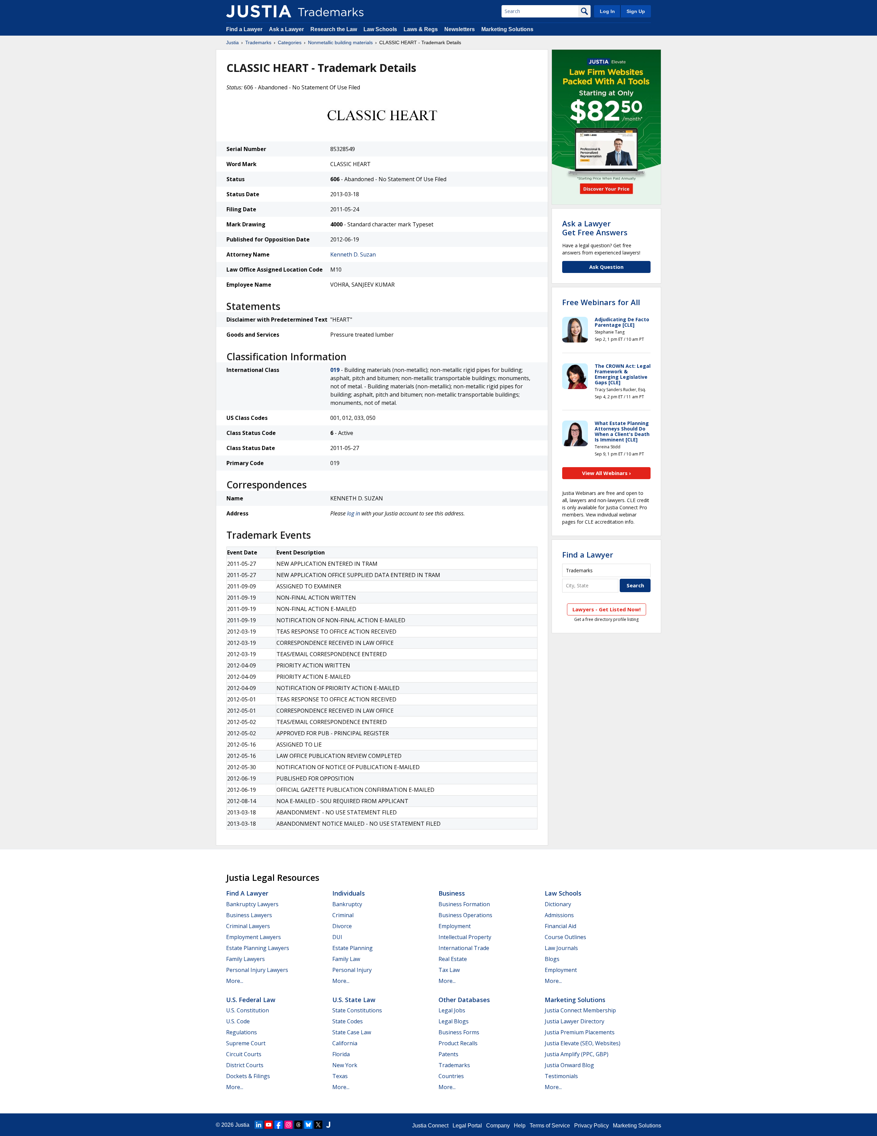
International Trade (463, 948)
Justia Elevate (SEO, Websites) (582, 1043)
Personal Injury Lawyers (257, 970)
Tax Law (449, 970)
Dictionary (558, 904)
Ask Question (606, 266)
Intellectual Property (464, 937)
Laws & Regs (421, 29)
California (344, 1043)
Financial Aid (560, 926)
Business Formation (464, 904)
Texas (340, 1076)
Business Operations (465, 915)
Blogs (552, 959)
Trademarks (258, 42)
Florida (341, 1054)
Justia (232, 42)
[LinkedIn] (259, 1125)
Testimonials (561, 1076)
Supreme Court (245, 1043)
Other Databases (464, 1000)
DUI (337, 937)
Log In (607, 11)
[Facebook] (278, 1125)
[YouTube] (268, 1125)
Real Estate (452, 959)
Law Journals (561, 948)
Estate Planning (352, 948)
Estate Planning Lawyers (257, 948)
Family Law (346, 959)
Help (520, 1125)
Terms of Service (550, 1125)
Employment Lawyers (253, 937)
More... (234, 981)
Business (451, 893)
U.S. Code (238, 1021)
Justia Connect (430, 1125)
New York (344, 1065)
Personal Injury (352, 970)
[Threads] (298, 1125)
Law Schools (380, 29)
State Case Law (351, 1032)
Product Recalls (458, 1043)
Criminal (343, 915)
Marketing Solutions (507, 29)
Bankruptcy (347, 904)
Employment (454, 926)
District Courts (244, 1065)
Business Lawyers (249, 915)
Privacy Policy (591, 1125)
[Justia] (258, 11)
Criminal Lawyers (248, 926)
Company (498, 1125)
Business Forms (458, 1032)
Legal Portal (467, 1125)
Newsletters (459, 29)
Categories (289, 42)
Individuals (348, 893)
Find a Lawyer (244, 29)
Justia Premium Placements (580, 1032)
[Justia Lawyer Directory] (328, 1125)
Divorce (342, 926)
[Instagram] (288, 1125)
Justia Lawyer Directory (574, 1021)
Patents (448, 1054)
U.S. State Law (353, 1000)
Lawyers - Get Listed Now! (606, 609)
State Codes (347, 1021)
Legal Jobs (451, 1010)
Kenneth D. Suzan (353, 254)
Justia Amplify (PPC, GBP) (576, 1054)
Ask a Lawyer (286, 29)
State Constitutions (357, 1010)
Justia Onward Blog (569, 1065)
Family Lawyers (245, 959)
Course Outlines (565, 937)
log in (353, 513)
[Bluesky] (308, 1125)
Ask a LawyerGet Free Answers (595, 227)
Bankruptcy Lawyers (252, 904)
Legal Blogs (453, 1021)
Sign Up (636, 11)
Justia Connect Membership (580, 1010)
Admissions (559, 915)
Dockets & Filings (248, 1076)
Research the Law (333, 29)
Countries (451, 1076)
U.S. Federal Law (250, 1000)
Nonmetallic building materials (340, 42)
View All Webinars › (606, 473)
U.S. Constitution (247, 1010)
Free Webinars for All (601, 302)
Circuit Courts (243, 1054)
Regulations (241, 1032)
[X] (318, 1125)
